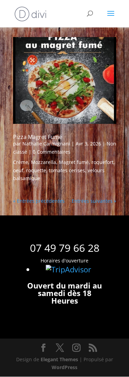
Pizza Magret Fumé (37, 137)
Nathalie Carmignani (46, 143)
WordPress (64, 367)
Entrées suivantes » (94, 201)
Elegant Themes (59, 359)
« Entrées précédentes (39, 201)
